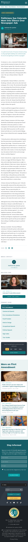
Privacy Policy (14, 539)
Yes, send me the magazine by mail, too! (15, 469)
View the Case (14, 296)
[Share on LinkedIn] (12, 248)
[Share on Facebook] (9, 248)
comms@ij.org (8, 29)
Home (2, 6)
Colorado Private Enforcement (11, 293)
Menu (5, 484)
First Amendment (21, 6)
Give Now (14, 352)
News (6, 6)
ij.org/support (22, 55)
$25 (7, 349)
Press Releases (12, 6)
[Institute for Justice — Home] (5, 2)
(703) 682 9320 (14, 524)
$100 (15, 349)
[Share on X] (6, 248)
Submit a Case (14, 494)
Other (20, 349)
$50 (11, 349)
